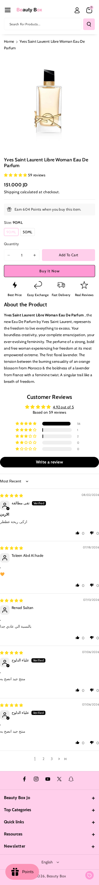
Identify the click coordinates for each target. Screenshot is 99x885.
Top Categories (17, 809)
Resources (13, 833)
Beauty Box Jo (17, 797)
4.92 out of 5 (63, 407)
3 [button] (52, 758)
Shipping (12, 192)
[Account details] (77, 10)
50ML (29, 232)
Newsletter (14, 846)
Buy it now (49, 271)
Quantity (11, 243)
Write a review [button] (49, 462)
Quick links (14, 821)
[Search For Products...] (89, 24)
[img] (11, 495)
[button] (7, 10)
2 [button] (43, 758)
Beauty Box (56, 876)
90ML (12, 232)
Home (9, 41)
